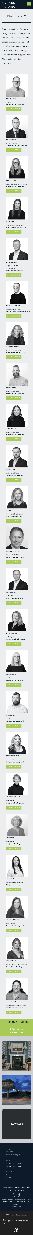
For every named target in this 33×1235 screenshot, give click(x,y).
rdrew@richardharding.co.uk (15, 598)
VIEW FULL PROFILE (13, 109)
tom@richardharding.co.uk (14, 475)
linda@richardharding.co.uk (14, 680)
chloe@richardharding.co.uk (15, 434)
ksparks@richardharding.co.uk (15, 352)
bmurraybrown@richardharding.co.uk (18, 311)
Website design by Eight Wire (16, 1190)
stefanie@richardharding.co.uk (16, 967)
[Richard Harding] (8, 5)
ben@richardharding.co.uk (14, 270)
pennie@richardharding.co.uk (15, 639)
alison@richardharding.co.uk (15, 926)
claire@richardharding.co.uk (15, 885)
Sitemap (8, 1177)
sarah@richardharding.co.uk (15, 186)
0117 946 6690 (10, 1152)
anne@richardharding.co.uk (14, 1008)
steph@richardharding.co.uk (15, 762)
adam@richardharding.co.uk (15, 721)
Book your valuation (16, 1031)
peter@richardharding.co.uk (15, 104)
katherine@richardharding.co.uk (16, 227)
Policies (9, 1174)
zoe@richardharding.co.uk (14, 516)
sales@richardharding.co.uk (15, 557)
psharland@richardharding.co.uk (16, 145)
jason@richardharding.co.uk (15, 393)
